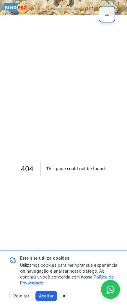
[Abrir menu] (107, 14)
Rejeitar (21, 295)
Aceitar (46, 295)
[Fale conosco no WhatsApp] (110, 289)
